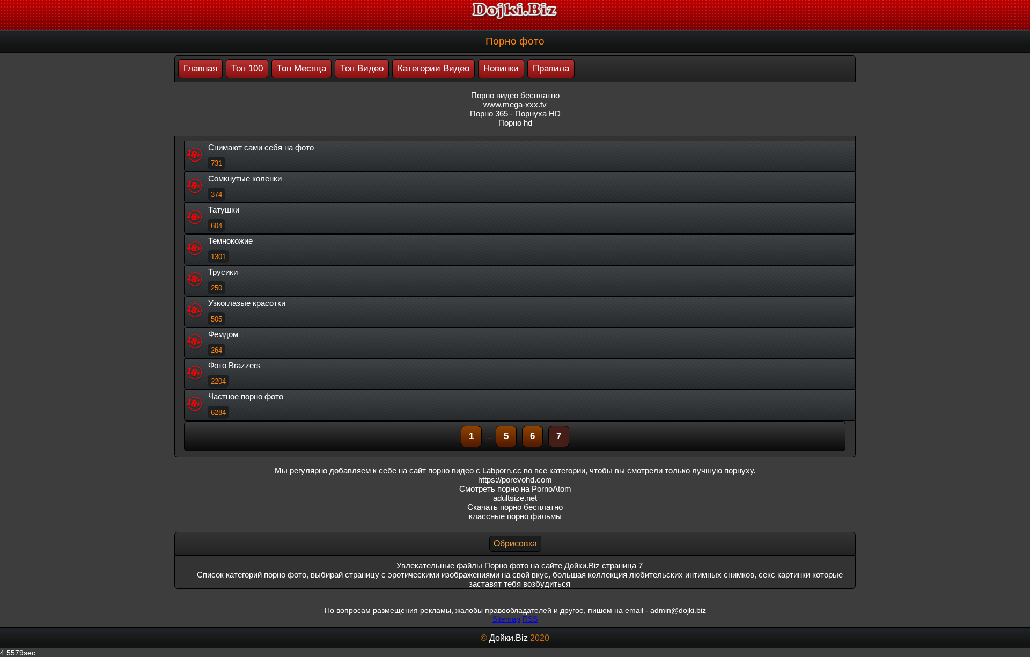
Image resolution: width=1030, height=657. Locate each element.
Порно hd (515, 122)
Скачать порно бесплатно (515, 507)
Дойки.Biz (508, 638)
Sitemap (506, 619)
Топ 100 (247, 68)
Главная (200, 68)
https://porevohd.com (515, 479)
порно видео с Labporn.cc (474, 470)
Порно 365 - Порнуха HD (515, 113)
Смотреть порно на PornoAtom (515, 488)
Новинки (501, 68)
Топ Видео (362, 68)
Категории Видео (433, 68)
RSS (530, 619)
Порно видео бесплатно (515, 95)
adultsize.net (515, 497)
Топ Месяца (301, 68)
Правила (551, 68)
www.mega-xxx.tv (515, 104)
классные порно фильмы (515, 516)
